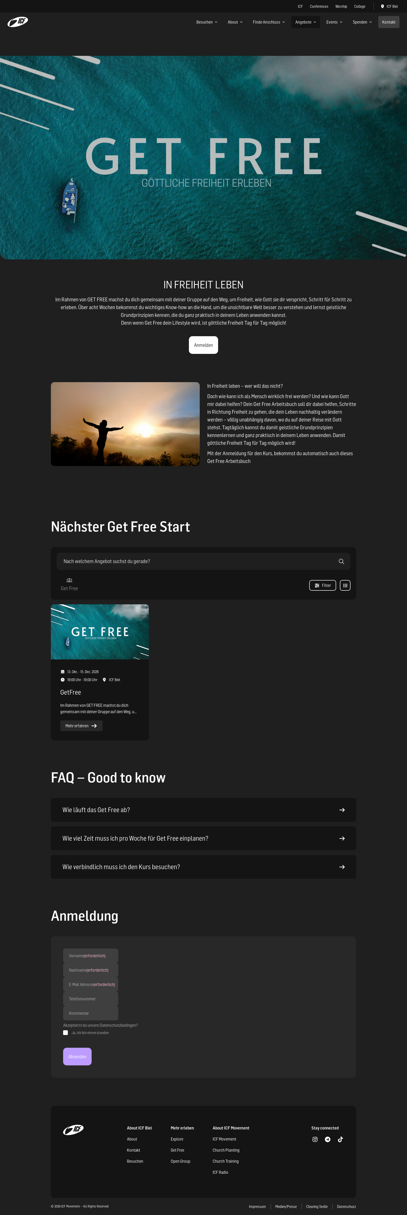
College (359, 6)
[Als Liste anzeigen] (345, 585)
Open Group (180, 1161)
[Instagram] (314, 1140)
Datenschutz (346, 1206)
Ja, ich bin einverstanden (90, 1032)
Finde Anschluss (266, 22)
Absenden (77, 1057)
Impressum (257, 1206)
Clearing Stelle (317, 1206)
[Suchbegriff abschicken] (341, 561)
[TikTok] (340, 1140)
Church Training (226, 1161)
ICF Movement (224, 1139)
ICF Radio (220, 1172)
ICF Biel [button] (392, 6)
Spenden (360, 22)
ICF (300, 6)
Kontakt (388, 22)
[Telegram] (327, 1140)
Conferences (319, 6)
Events (332, 22)
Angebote (303, 22)
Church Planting (226, 1150)
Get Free (177, 1150)
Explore (177, 1139)
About (233, 22)
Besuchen (204, 22)
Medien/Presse (286, 1206)
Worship (341, 6)
